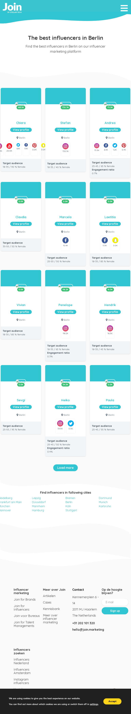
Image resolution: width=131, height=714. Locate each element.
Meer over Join (54, 590)
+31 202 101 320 (83, 623)
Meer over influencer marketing (50, 618)
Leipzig (36, 498)
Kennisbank (51, 609)
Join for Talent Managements (24, 624)
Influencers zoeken (22, 651)
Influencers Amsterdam (22, 671)
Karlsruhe (105, 506)
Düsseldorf (39, 502)
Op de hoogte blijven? (112, 591)
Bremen (70, 498)
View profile (21, 129)
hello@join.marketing (85, 630)
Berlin (69, 502)
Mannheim (38, 506)
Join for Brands (25, 599)
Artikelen (49, 596)
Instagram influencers (21, 681)
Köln (68, 506)
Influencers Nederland (21, 661)
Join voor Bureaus (27, 616)
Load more (65, 468)
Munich (103, 502)
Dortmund (105, 498)
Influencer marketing (21, 591)
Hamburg (38, 510)
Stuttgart (71, 510)
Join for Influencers (21, 607)
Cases (47, 602)
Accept (112, 701)
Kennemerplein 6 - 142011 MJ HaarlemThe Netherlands (85, 606)
